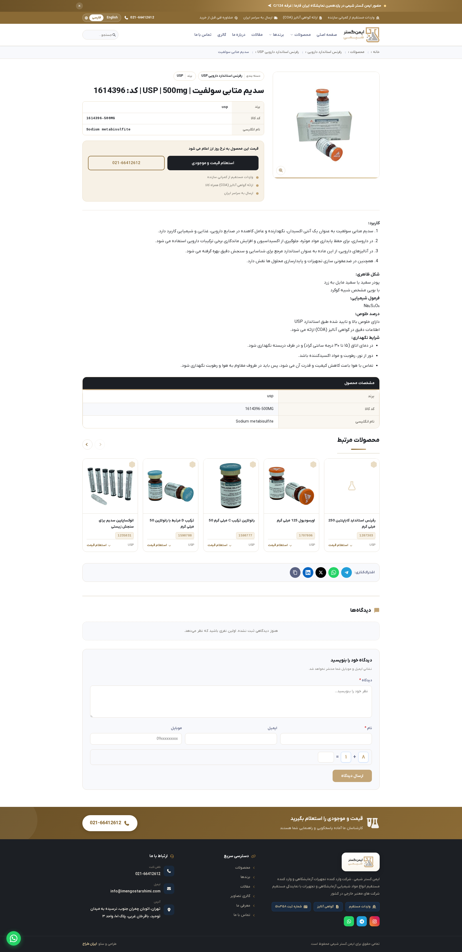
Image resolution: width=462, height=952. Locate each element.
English (112, 18)
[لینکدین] (308, 572)
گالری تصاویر (240, 896)
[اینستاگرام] (374, 921)
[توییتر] (320, 572)
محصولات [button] (302, 34)
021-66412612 (142, 17)
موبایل (176, 728)
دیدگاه (365, 680)
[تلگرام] (346, 572)
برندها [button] (278, 34)
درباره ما (238, 34)
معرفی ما (243, 905)
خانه (376, 52)
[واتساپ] (13, 938)
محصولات (357, 52)
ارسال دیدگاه (352, 776)
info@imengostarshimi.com (135, 891)
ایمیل (272, 728)
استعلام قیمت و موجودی (213, 163)
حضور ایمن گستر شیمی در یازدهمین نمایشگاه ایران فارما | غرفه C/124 (324, 6)
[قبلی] (100, 444)
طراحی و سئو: (99, 944)
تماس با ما (202, 34)
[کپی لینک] (295, 572)
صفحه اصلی (327, 34)
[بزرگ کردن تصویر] (326, 125)
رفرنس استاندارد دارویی (324, 52)
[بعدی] (87, 444)
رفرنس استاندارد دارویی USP (278, 52)
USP (184, 76)
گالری (221, 34)
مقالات (257, 34)
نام (368, 728)
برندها (245, 877)
